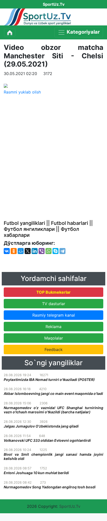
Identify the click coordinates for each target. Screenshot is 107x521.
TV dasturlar (53, 303)
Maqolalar (53, 338)
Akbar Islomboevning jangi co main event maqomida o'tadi (53, 393)
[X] (28, 251)
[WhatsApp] (49, 251)
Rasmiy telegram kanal (53, 315)
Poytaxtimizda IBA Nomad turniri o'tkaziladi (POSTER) (49, 379)
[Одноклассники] (14, 251)
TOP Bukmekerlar (53, 292)
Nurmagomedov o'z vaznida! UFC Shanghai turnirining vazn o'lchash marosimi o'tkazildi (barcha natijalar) (53, 410)
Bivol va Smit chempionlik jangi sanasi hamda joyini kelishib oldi (53, 456)
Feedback (54, 349)
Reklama (53, 326)
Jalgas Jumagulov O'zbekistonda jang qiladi (41, 426)
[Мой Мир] (21, 251)
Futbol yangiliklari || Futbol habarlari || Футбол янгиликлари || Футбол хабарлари (48, 229)
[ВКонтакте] (7, 251)
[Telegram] (62, 251)
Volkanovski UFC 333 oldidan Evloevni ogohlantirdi (47, 440)
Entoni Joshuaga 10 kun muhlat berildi (36, 473)
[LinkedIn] (35, 251)
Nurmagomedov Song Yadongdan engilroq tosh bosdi (50, 487)
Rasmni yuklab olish (22, 91)
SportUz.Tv (69, 506)
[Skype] (55, 251)
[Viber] (42, 251)
